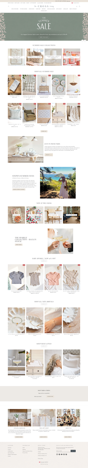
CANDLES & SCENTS (51, 8)
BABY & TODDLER (73, 8)
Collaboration (10, 451)
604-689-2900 (40, 449)
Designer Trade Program (12, 454)
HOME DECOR (31, 8)
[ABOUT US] (68, 417)
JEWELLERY (65, 8)
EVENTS (27, 2)
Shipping (24, 449)
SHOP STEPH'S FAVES (18, 189)
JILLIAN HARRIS (40, 2)
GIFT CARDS (23, 2)
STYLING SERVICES (47, 2)
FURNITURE (38, 8)
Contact (9, 449)
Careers (9, 456)
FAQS (24, 447)
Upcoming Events (11, 452)
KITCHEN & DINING (23, 8)
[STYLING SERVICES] (19, 417)
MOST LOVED (17, 2)
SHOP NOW (18, 244)
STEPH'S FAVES (11, 2)
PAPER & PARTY (44, 10)
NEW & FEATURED (15, 8)
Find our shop (40, 458)
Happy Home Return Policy (27, 451)
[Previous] (82, 41)
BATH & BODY (59, 8)
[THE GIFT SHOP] (44, 417)
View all (44, 131)
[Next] (85, 41)
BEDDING (44, 8)
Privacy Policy (25, 452)
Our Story (9, 447)
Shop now (48, 154)
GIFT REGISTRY (33, 2)
